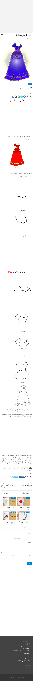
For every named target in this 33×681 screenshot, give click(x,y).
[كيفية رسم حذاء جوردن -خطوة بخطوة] (9, 516)
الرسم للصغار (8, 468)
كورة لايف (26, 670)
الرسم (24, 468)
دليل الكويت (26, 653)
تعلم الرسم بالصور (25, 470)
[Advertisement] (16, 16)
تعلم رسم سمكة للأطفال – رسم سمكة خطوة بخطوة (8, 486)
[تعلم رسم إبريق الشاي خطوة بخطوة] (23, 501)
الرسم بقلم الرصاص (14, 468)
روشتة (27, 666)
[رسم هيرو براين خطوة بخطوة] (23, 516)
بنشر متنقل (27, 656)
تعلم (4, 468)
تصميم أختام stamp (25, 641)
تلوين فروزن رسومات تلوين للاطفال (26, 486)
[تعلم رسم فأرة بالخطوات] (9, 501)
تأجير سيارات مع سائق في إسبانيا (23, 661)
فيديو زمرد (27, 658)
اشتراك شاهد (26, 663)
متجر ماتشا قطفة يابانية (25, 648)
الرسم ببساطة (20, 468)
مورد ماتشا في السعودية (24, 646)
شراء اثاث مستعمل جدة (24, 668)
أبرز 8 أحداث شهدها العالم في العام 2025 (21, 651)
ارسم (27, 468)
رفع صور (27, 644)
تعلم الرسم (29, 84)
